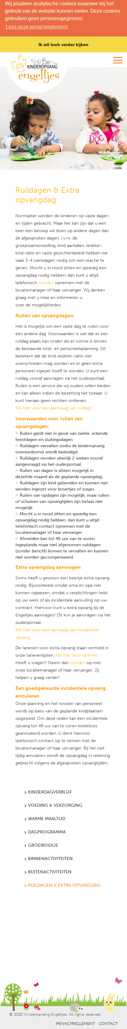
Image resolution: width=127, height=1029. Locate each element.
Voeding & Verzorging (55, 805)
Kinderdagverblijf (50, 792)
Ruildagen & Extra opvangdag (64, 885)
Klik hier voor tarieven (76, 655)
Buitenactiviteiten (50, 872)
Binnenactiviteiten (50, 858)
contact (46, 282)
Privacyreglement (75, 1023)
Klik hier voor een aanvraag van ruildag (52, 408)
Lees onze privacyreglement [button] (37, 26)
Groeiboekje (43, 845)
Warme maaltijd (46, 818)
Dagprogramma (47, 832)
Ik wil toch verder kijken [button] (63, 44)
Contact (108, 1023)
